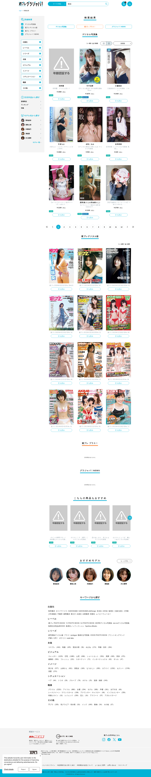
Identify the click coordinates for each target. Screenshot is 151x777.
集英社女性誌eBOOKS (56, 626)
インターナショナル (102, 659)
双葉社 (92, 614)
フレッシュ (68, 659)
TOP (20, 11)
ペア (52, 680)
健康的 (54, 659)
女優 (82, 689)
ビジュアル (27, 65)
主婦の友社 (118, 611)
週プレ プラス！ (30, 31)
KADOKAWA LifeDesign (87, 611)
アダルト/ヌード (111, 695)
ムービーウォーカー (103, 614)
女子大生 (117, 689)
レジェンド (72, 695)
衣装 (24, 59)
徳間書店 (66, 614)
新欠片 (73, 614)
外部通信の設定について (85, 765)
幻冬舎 (105, 611)
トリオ (63, 680)
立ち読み (61, 99)
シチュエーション (29, 76)
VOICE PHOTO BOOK (98, 635)
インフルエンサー (116, 692)
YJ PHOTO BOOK (73, 623)
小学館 (126, 611)
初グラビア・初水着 (71, 704)
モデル (93, 689)
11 (116, 227)
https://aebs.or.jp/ (45, 754)
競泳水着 (79, 647)
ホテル (87, 680)
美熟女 (80, 668)
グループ (75, 680)
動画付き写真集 (83, 635)
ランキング (24, 105)
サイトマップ (122, 765)
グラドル (55, 689)
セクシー (124, 668)
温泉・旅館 (101, 680)
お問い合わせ (111, 765)
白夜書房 (86, 614)
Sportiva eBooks (91, 626)
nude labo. (70, 638)
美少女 (54, 668)
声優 (105, 689)
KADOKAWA (73, 611)
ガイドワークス (61, 611)
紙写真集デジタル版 (55, 635)
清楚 (53, 671)
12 (121, 227)
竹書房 (59, 614)
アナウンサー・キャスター (93, 692)
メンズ (87, 704)
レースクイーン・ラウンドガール (64, 692)
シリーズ (26, 53)
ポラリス (62, 638)
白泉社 (79, 614)
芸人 (84, 695)
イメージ (26, 71)
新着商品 (24, 101)
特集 (22, 108)
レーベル (26, 48)
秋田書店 (51, 611)
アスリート (97, 695)
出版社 (25, 42)
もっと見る (125, 561)
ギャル (119, 659)
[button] (130, 518)
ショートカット (96, 656)
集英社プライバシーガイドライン (44, 765)
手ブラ (54, 704)
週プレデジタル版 (31, 27)
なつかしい (94, 668)
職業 (24, 82)
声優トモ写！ (53, 638)
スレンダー (56, 656)
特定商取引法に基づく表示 (66, 765)
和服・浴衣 (105, 647)
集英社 (111, 611)
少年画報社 (52, 614)
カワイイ (109, 668)
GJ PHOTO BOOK (87, 623)
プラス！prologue (70, 635)
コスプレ (54, 647)
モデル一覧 (36, 142)
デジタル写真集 (30, 24)
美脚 (111, 656)
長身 (121, 656)
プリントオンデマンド (116, 635)
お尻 (81, 656)
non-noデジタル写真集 (121, 623)
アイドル (69, 689)
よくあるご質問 (100, 765)
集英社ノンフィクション (75, 626)
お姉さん (67, 668)
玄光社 (99, 611)
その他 (25, 88)
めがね (91, 647)
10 (110, 227)
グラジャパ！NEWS (32, 34)
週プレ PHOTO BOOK (56, 623)
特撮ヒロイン (56, 695)
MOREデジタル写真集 (103, 623)
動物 (98, 704)
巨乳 (70, 656)
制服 (67, 647)
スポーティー (83, 659)
